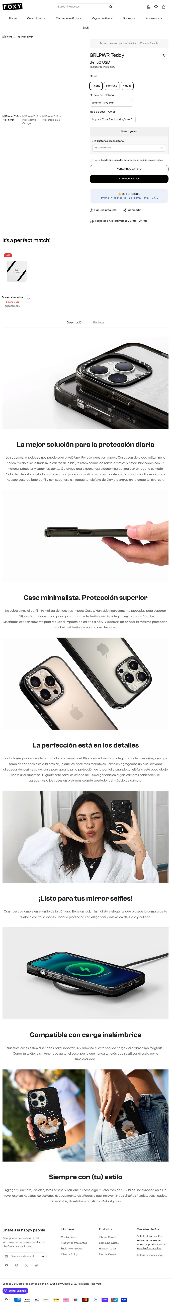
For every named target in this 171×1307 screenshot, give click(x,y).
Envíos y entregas (71, 1248)
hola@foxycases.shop (150, 1255)
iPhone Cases (107, 1237)
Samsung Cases (109, 1243)
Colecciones (35, 18)
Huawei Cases (107, 1248)
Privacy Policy (69, 1254)
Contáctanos (69, 1237)
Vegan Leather (101, 18)
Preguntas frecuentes (74, 1243)
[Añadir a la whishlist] (164, 55)
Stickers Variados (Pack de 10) (12, 297)
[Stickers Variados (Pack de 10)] (16, 271)
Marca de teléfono (67, 18)
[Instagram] (17, 1265)
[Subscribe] (43, 1256)
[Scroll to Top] (164, 1289)
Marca (94, 76)
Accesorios (152, 18)
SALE (86, 28)
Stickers (128, 18)
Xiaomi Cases (107, 1254)
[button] (163, 7)
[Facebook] (7, 1265)
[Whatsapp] (37, 1265)
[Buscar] (110, 7)
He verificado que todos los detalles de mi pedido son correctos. (128, 160)
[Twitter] (27, 1265)
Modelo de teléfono (102, 95)
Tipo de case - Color (102, 112)
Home (13, 18)
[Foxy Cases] (13, 7)
